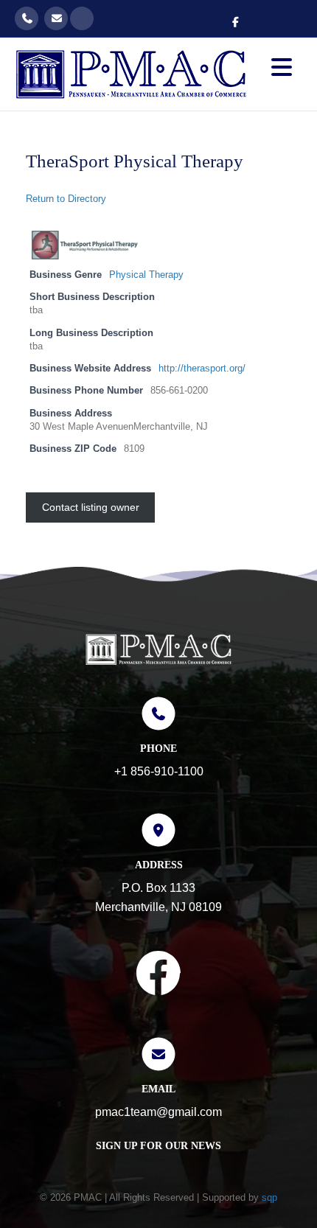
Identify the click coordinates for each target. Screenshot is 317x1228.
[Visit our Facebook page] (158, 975)
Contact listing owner (90, 507)
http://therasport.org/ (201, 368)
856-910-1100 (26, 18)
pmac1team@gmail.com (56, 18)
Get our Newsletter (82, 18)
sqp (269, 1197)
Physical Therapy (146, 275)
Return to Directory (66, 198)
